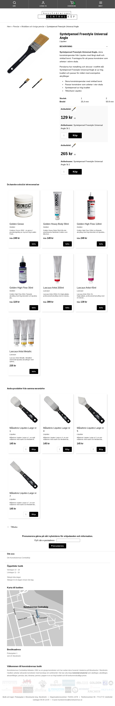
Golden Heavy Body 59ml (56, 224)
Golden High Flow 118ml (89, 224)
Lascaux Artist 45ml (86, 288)
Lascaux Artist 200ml (53, 288)
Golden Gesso (17, 224)
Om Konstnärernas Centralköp (18, 558)
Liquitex (63, 41)
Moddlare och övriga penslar (32, 26)
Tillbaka (13, 527)
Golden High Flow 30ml (21, 288)
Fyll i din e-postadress (44, 540)
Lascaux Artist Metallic (21, 351)
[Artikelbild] (74, 109)
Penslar (16, 26)
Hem (9, 26)
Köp (75, 135)
